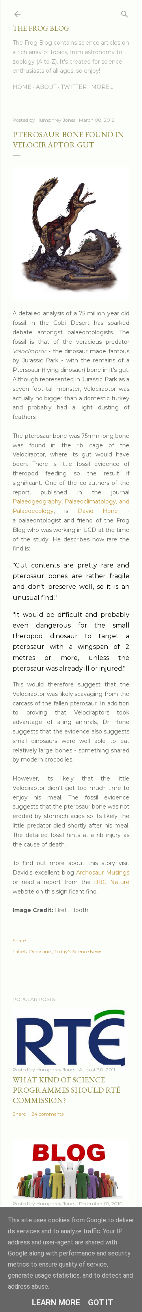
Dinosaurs (40, 951)
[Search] (124, 12)
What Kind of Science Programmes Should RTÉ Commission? (66, 1089)
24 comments (48, 1114)
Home (22, 86)
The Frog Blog (41, 28)
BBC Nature (111, 882)
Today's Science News (78, 951)
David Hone (98, 511)
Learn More (56, 1302)
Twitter (74, 86)
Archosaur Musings (102, 872)
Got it (100, 1302)
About (46, 86)
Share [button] (19, 940)
